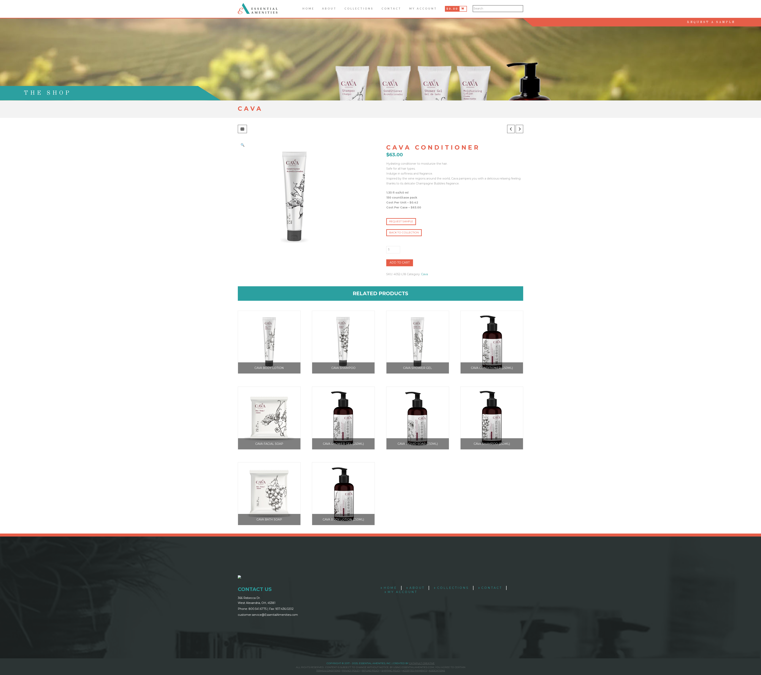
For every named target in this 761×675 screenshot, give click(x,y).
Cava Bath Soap (269, 519)
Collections (453, 588)
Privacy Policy (351, 670)
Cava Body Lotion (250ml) (343, 519)
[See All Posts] (242, 129)
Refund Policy (371, 670)
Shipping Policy (391, 670)
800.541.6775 (258, 609)
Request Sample (401, 221)
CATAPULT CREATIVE (422, 663)
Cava (424, 274)
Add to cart (400, 262)
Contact (491, 588)
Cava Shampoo (343, 368)
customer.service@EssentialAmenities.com (268, 615)
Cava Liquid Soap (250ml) (418, 444)
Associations (437, 670)
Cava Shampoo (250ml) (492, 444)
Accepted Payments (414, 670)
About (417, 588)
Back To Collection (404, 232)
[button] (242, 145)
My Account (402, 592)
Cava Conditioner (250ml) (492, 368)
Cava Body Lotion (269, 368)
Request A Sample (711, 22)
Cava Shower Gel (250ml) (343, 444)
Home (390, 588)
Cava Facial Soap (269, 444)
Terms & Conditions (328, 670)
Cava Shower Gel (417, 368)
